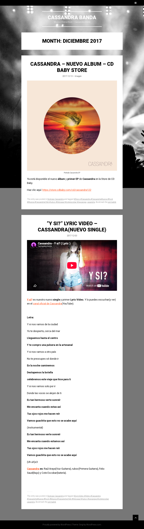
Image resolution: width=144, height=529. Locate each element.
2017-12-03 (72, 236)
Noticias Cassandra (55, 199)
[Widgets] (135, 517)
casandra (91, 202)
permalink (112, 202)
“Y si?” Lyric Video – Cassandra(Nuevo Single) (72, 227)
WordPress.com (93, 524)
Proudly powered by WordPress (57, 524)
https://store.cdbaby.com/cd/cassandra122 (66, 189)
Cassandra (33, 468)
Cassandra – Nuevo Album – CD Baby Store (72, 67)
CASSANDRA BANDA (72, 17)
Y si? (29, 299)
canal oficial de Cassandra (47, 303)
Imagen (78, 76)
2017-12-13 (67, 76)
